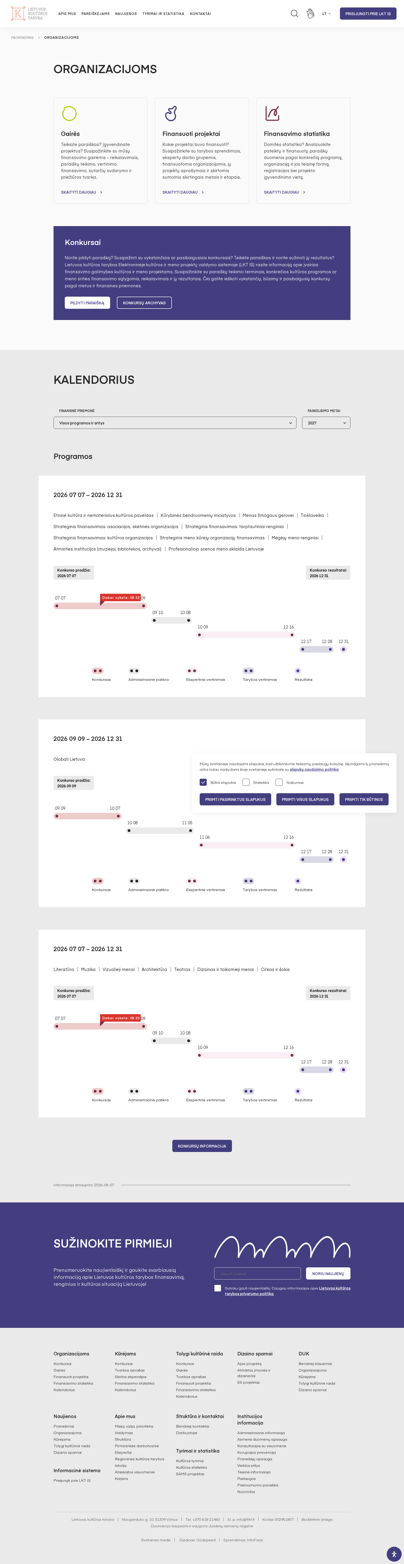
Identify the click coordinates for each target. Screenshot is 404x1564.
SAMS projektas (190, 1473)
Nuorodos (246, 1491)
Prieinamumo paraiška (257, 1484)
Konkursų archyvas (144, 302)
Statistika (261, 782)
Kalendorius (64, 1389)
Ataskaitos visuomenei (135, 1471)
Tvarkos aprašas (130, 1369)
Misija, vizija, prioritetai (134, 1426)
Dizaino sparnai (313, 1389)
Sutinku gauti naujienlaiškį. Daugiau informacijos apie (287, 1290)
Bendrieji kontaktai (192, 1426)
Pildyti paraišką (87, 302)
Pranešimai (64, 1426)
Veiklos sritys (248, 1465)
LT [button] (324, 13)
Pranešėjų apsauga (254, 1458)
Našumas (295, 782)
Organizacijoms (313, 1369)
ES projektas (248, 1382)
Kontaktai (200, 13)
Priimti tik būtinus (364, 799)
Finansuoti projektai (71, 1376)
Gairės (59, 1369)
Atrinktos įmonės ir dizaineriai (254, 1372)
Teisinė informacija (254, 1471)
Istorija (120, 1465)
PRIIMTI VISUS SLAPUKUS (305, 799)
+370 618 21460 (206, 1519)
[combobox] (175, 423)
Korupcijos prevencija (256, 1452)
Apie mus (67, 13)
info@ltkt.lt (246, 1519)
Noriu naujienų (328, 1273)
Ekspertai (123, 1452)
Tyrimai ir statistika (163, 13)
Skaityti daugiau (78, 192)
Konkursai (62, 1363)
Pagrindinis (22, 37)
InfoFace (255, 1539)
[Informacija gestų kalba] (310, 13)
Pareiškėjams (96, 13)
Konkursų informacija (202, 1145)
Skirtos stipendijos (131, 1376)
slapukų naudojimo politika (314, 769)
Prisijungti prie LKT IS (368, 13)
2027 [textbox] (312, 422)
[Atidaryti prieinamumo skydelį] (394, 1554)
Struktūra (123, 1439)
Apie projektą (249, 1363)
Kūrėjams (307, 1376)
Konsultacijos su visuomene (261, 1445)
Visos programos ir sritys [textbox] (81, 422)
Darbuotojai (186, 1432)
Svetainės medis (156, 1539)
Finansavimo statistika (73, 1383)
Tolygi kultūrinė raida (317, 1383)
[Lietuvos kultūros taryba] (29, 14)
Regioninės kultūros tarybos (139, 1458)
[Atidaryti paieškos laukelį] (295, 13)
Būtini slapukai (223, 782)
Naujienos (126, 13)
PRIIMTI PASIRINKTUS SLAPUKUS (235, 799)
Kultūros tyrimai (190, 1460)
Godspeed (206, 1539)
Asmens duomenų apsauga (262, 1439)
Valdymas (124, 1432)
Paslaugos (246, 1478)
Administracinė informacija (261, 1432)
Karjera (121, 1478)
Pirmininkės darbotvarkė (137, 1445)
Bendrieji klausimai (315, 1363)
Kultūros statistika (191, 1467)
